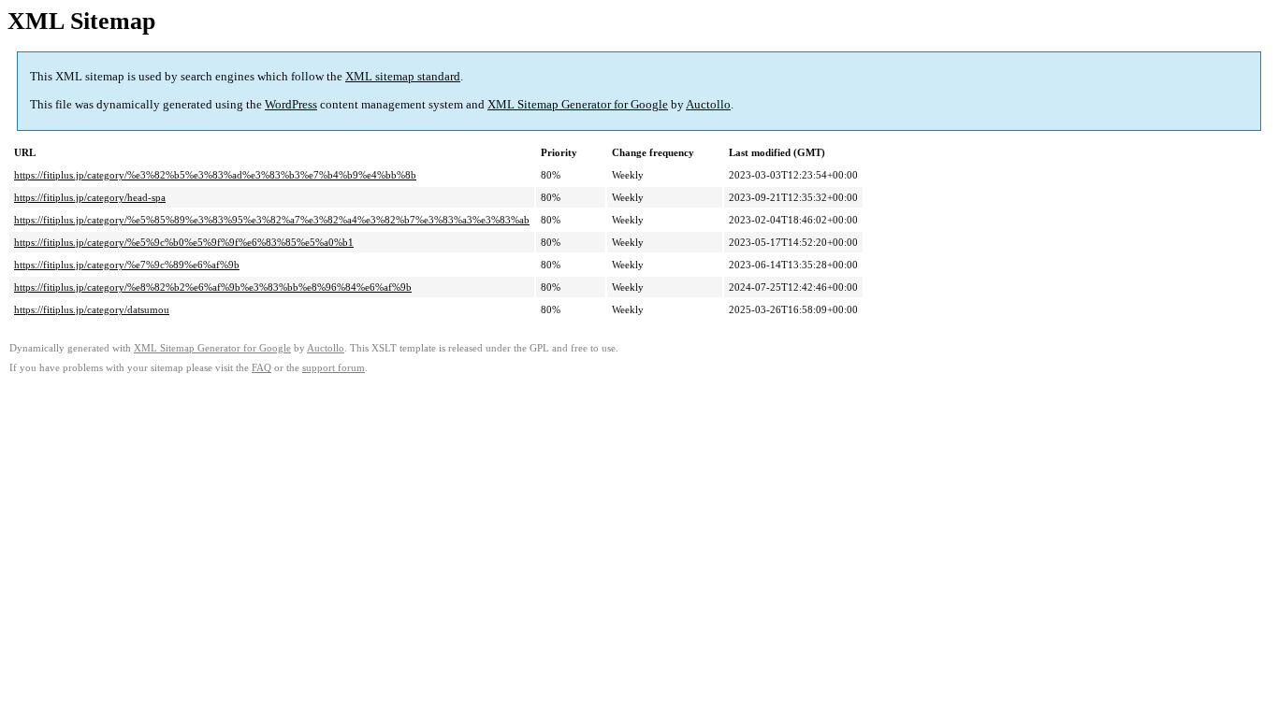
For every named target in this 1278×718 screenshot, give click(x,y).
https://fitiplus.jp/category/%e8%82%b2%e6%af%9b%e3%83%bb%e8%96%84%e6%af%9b (213, 287)
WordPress (291, 104)
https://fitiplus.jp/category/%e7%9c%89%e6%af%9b (127, 264)
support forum (333, 368)
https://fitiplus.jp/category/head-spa (90, 197)
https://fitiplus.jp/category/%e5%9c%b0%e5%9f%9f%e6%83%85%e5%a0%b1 (184, 242)
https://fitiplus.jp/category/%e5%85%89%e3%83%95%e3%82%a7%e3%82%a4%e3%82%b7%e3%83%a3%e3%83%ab (272, 219)
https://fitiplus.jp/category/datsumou (91, 309)
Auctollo (708, 104)
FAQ (261, 368)
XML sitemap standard (402, 76)
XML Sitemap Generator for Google (577, 104)
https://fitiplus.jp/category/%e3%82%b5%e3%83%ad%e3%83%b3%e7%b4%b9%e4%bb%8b (215, 174)
